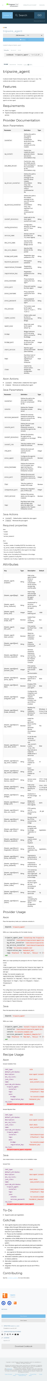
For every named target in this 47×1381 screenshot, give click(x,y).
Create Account (29, 5)
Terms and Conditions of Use (21, 1374)
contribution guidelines (13, 1278)
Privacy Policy (33, 1374)
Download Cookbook (23, 1346)
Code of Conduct (8, 1374)
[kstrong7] (4, 1304)
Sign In (41, 5)
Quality (28, 65)
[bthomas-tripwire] (16, 1304)
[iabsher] (10, 1304)
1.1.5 (22, 35)
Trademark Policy (22, 1375)
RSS (5, 27)
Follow (24, 39)
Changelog (19, 64)
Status (30, 1375)
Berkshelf (13, 50)
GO (40, 15)
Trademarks (9, 1368)
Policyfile (6, 50)
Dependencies (13, 64)
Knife (19, 50)
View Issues (23, 1320)
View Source (23, 1316)
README (6, 64)
